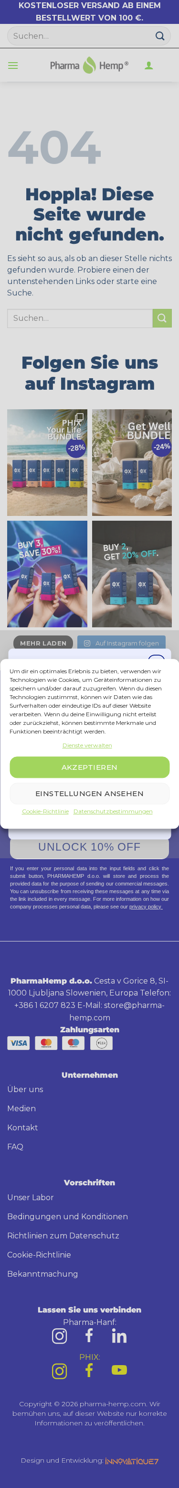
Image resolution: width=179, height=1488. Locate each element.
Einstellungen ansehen (89, 793)
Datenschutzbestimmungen (113, 811)
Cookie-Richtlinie (45, 811)
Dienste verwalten (87, 745)
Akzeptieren (90, 767)
